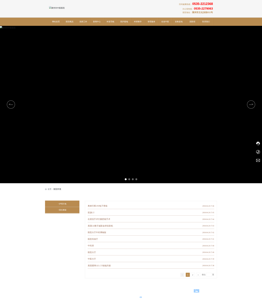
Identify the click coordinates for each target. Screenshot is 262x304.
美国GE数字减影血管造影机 (100, 226)
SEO (112, 297)
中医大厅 (92, 259)
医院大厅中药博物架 (97, 232)
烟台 (106, 297)
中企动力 (99, 297)
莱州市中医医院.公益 (119, 292)
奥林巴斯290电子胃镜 (97, 206)
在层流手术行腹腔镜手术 (99, 219)
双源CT (91, 213)
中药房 (91, 246)
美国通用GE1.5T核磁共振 (99, 266)
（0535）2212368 (114, 289)
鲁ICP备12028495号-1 (188, 297)
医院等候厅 (93, 239)
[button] (126, 179)
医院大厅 (92, 252)
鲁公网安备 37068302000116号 (157, 297)
